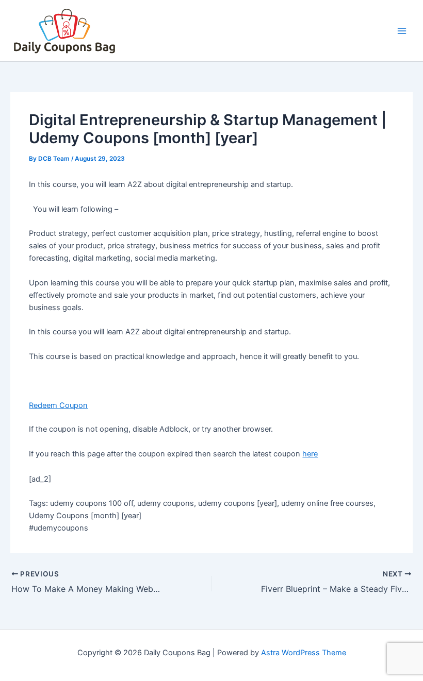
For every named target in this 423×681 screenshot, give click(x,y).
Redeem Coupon (58, 405)
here (310, 453)
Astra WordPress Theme (303, 652)
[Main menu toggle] (402, 31)
